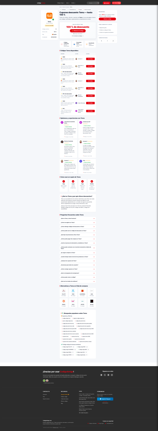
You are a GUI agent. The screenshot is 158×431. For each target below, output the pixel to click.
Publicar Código (117, 3)
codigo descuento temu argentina (84, 326)
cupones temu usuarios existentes (69, 341)
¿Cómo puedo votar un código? (68, 277)
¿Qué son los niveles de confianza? (69, 281)
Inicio (60, 7)
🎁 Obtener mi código (77, 30)
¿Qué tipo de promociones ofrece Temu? (70, 234)
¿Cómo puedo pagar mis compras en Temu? (71, 238)
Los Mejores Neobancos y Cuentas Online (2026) (86, 406)
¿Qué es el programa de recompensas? (70, 273)
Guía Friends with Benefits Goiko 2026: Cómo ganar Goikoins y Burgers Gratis (87, 402)
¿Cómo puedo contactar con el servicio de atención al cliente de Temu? (76, 247)
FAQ (44, 396)
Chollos (73, 3)
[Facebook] (108, 375)
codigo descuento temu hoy (68, 323)
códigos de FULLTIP (69, 207)
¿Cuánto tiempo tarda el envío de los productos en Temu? (74, 256)
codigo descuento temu (80, 320)
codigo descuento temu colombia (69, 331)
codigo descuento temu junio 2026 (69, 328)
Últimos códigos (64, 401)
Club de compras (65, 7)
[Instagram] (111, 375)
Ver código (90, 58)
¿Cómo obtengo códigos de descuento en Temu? (72, 226)
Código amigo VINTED (68, 354)
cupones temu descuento (80, 339)
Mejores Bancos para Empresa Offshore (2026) (85, 409)
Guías (67, 3)
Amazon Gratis (64, 394)
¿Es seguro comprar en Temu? (68, 252)
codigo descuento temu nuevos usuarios (71, 333)
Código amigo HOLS (82, 352)
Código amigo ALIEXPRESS (69, 349)
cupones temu (65, 336)
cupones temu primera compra (85, 341)
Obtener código (107, 19)
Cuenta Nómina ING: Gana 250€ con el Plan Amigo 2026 (87, 398)
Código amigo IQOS (84, 349)
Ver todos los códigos (77, 35)
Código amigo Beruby (82, 354)
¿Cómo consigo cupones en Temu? (69, 269)
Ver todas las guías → (84, 412)
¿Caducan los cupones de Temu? (68, 260)
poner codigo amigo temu (68, 320)
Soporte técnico (46, 399)
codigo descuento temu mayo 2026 (87, 328)
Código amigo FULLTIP (68, 346)
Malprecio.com (55, 427)
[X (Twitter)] (104, 375)
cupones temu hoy (75, 336)
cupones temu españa (67, 339)
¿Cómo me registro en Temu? (68, 222)
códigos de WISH (79, 207)
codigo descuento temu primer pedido (84, 323)
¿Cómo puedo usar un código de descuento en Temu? (73, 230)
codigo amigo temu (66, 318)
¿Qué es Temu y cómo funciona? (68, 218)
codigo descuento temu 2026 (87, 333)
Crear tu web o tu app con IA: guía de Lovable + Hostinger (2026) (86, 395)
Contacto (45, 394)
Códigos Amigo (60, 3)
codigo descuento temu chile (68, 326)
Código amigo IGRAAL (68, 352)
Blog (62, 403)
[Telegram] (101, 375)
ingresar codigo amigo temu (79, 318)
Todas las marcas (64, 399)
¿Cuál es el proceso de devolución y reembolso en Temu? (74, 243)
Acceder (107, 3)
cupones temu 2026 (86, 336)
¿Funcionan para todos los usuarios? (69, 265)
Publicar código (64, 396)
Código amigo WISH (83, 346)
